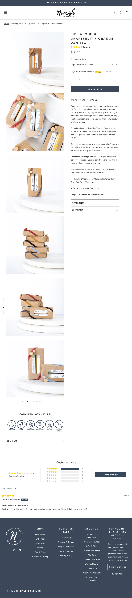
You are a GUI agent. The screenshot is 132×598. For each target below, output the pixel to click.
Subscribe (118, 574)
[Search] (121, 12)
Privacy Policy (66, 555)
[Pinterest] (20, 549)
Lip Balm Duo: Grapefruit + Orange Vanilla (46, 23)
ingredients (95, 203)
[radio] (73, 64)
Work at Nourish (92, 564)
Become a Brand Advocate (92, 578)
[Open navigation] (5, 12)
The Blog (92, 555)
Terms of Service (66, 551)
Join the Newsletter (91, 551)
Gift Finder (40, 539)
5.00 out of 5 (28, 473)
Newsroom (92, 568)
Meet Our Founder (92, 542)
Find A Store (40, 552)
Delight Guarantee (66, 546)
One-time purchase (84, 64)
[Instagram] (14, 549)
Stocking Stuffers (18, 23)
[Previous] (22, 401)
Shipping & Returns (66, 542)
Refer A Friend (92, 546)
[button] (77, 47)
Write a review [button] (111, 474)
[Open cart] (127, 12)
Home (6, 23)
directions (95, 210)
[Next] (48, 401)
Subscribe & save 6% (88, 71)
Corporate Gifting (40, 556)
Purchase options (78, 59)
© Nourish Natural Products (24, 591)
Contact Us (66, 538)
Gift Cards (40, 543)
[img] (8, 496)
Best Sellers (40, 534)
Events (40, 548)
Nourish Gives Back (92, 559)
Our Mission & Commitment (92, 536)
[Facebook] (8, 549)
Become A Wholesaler (91, 573)
